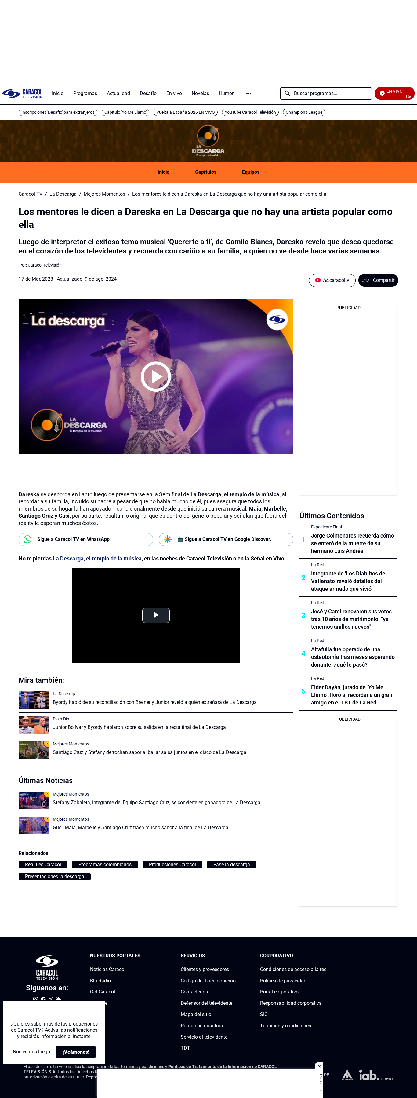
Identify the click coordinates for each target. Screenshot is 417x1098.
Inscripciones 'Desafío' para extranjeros (58, 112)
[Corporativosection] (325, 956)
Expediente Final (326, 526)
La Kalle (98, 1003)
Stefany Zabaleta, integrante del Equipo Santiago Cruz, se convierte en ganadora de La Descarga (156, 802)
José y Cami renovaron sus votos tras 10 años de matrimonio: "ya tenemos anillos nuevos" (351, 619)
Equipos (250, 172)
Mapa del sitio (196, 1014)
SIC (263, 1014)
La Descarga (63, 194)
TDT (185, 1048)
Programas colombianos (105, 864)
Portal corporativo (279, 992)
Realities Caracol (43, 864)
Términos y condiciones (285, 1026)
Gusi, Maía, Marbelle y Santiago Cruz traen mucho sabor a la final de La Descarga (140, 827)
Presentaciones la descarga (54, 876)
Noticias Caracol (107, 969)
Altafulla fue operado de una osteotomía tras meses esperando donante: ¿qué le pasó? (353, 657)
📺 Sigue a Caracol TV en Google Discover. (224, 539)
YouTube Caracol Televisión (250, 112)
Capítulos (205, 172)
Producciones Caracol (172, 864)
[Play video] (156, 376)
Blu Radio (100, 981)
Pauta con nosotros (202, 1026)
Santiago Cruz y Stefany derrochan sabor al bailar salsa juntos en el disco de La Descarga (149, 752)
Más (248, 94)
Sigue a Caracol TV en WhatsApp (73, 539)
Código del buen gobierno (208, 981)
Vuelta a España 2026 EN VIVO (185, 112)
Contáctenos (194, 992)
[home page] (22, 93)
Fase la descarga (231, 864)
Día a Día (61, 718)
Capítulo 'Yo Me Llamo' (125, 112)
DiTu (95, 1014)
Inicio (163, 172)
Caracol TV (30, 194)
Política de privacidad (283, 981)
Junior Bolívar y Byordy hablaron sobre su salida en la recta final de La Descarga (139, 727)
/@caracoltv (336, 280)
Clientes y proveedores (205, 969)
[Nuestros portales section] (142, 956)
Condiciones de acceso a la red (293, 969)
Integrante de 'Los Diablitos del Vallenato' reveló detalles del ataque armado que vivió (349, 581)
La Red (317, 564)
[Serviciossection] (234, 956)
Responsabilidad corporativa (291, 1003)
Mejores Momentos (104, 194)
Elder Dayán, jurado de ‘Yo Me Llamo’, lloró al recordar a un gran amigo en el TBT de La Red (351, 695)
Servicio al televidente (204, 1037)
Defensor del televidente (206, 1003)
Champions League (304, 112)
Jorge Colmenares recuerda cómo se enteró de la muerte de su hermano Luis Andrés (352, 543)
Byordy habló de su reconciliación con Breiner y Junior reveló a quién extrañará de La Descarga (155, 702)
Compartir (383, 280)
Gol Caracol (102, 992)
